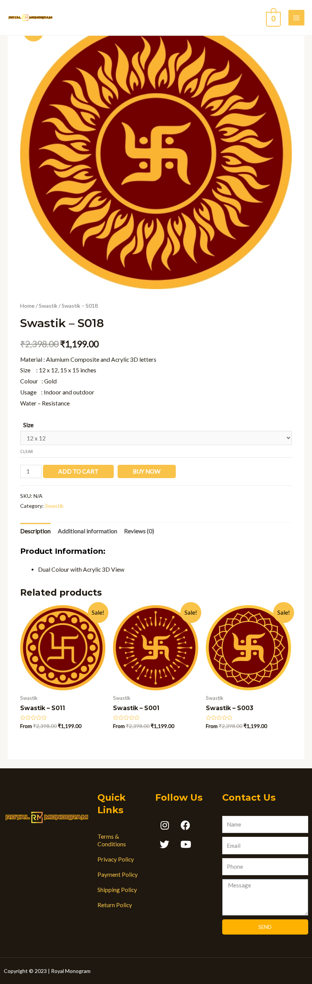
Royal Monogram (71, 971)
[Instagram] (164, 825)
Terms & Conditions (111, 840)
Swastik (48, 305)
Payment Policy (117, 874)
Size (28, 424)
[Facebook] (185, 825)
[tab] (35, 531)
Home (27, 305)
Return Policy (114, 904)
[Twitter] (164, 844)
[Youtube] (185, 844)
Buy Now (147, 471)
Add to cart (78, 471)
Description (35, 531)
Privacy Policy (115, 859)
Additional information (87, 531)
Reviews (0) (139, 531)
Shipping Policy (117, 889)
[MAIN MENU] (296, 18)
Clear (26, 451)
